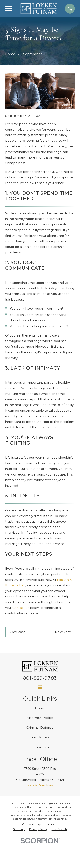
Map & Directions (40, 785)
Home (40, 708)
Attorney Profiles (40, 718)
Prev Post (17, 632)
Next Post (63, 632)
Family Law (40, 737)
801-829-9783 (40, 678)
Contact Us (40, 747)
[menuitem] (19, 829)
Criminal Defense (40, 728)
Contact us (20, 608)
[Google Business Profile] (40, 687)
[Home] (38, 8)
